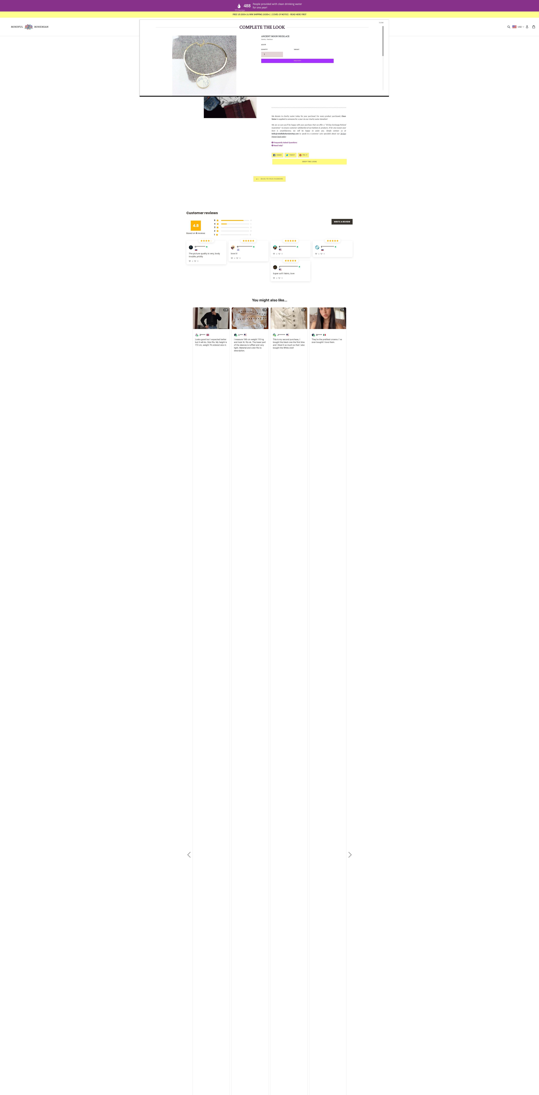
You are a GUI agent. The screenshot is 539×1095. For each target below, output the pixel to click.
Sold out (297, 61)
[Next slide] (350, 854)
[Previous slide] (189, 854)
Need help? (278, 146)
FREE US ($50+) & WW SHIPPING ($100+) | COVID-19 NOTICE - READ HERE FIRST (269, 14)
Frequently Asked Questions (285, 143)
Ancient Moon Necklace (275, 36)
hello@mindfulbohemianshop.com (285, 134)
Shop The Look (309, 162)
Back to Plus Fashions (271, 179)
